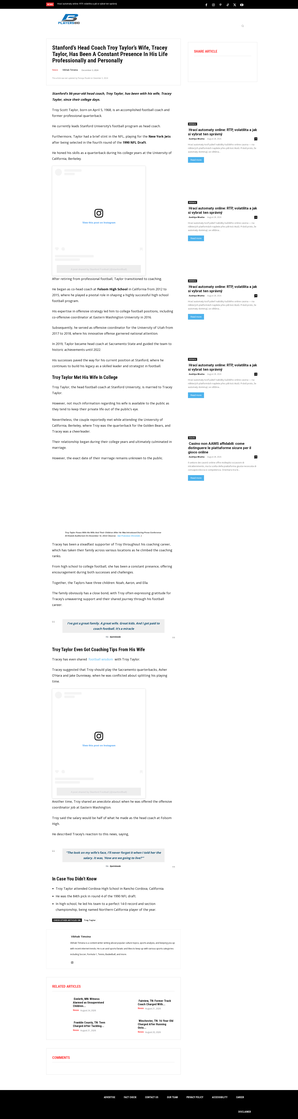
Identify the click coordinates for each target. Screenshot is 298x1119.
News (55, 70)
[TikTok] (228, 5)
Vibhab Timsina (70, 70)
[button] (242, 26)
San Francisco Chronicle (128, 536)
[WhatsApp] (227, 65)
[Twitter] (235, 5)
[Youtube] (242, 5)
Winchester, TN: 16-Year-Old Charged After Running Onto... (155, 1024)
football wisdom (101, 659)
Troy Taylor (90, 920)
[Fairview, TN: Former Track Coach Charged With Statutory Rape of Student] (125, 1004)
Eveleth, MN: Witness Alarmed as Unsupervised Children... (88, 1002)
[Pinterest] (220, 5)
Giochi (192, 437)
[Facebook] (206, 5)
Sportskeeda (115, 637)
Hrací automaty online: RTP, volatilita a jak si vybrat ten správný (87, 4)
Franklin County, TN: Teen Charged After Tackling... (89, 1024)
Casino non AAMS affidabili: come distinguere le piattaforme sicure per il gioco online (219, 447)
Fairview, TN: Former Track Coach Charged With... (154, 1002)
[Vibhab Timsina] (58, 949)
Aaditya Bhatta (197, 138)
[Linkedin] (237, 65)
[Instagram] (213, 5)
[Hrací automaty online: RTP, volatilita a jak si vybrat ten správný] (222, 108)
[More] (246, 65)
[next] (160, 5)
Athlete (192, 124)
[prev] (155, 5)
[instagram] (72, 960)
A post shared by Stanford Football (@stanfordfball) (99, 269)
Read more (196, 160)
